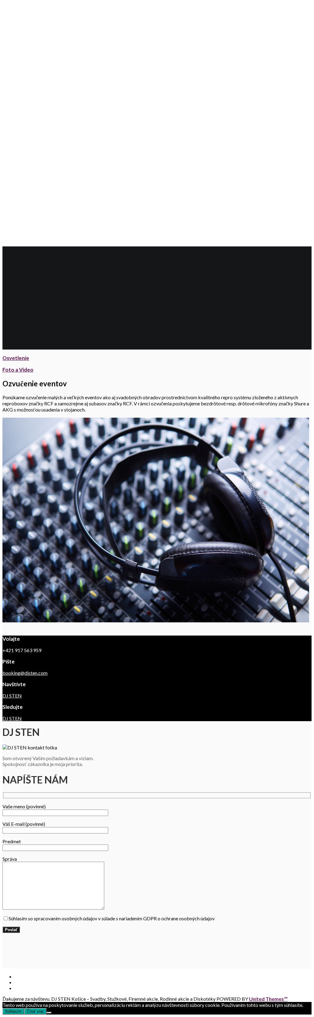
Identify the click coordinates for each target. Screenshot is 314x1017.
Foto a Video (17, 369)
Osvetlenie (15, 358)
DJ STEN (12, 695)
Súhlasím (13, 1011)
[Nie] (49, 1013)
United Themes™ (268, 999)
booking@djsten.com (25, 673)
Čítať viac (35, 1011)
